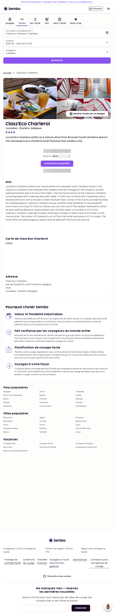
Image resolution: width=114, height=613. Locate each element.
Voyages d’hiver (46, 444)
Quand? (9, 41)
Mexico (6, 432)
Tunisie (78, 395)
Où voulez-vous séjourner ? (19, 31)
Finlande (43, 399)
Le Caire (42, 421)
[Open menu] (108, 9)
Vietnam (79, 402)
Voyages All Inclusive (84, 444)
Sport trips (7, 447)
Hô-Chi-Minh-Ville (83, 428)
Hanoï (78, 432)
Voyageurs (11, 50)
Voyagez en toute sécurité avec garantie (59, 563)
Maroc (6, 399)
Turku (78, 425)
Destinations (80, 559)
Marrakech (8, 421)
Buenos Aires (81, 421)
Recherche (57, 60)
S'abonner (81, 608)
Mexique (79, 399)
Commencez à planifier (57, 163)
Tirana (42, 425)
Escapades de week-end (86, 447)
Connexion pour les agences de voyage (99, 563)
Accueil (7, 73)
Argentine (7, 406)
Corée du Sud (45, 406)
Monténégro (81, 406)
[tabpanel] (57, 46)
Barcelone (7, 418)
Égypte (42, 395)
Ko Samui (79, 418)
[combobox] (55, 33)
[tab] (10, 21)
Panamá (42, 428)
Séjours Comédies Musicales (15, 451)
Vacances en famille (47, 447)
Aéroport (47, 156)
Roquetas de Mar (10, 428)
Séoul (5, 425)
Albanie (6, 402)
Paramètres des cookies (59, 576)
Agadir (42, 418)
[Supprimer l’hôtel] (107, 32)
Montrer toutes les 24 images (89, 114)
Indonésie (43, 402)
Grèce (42, 392)
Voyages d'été (9, 444)
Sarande (43, 432)
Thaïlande (80, 392)
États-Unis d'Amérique (12, 395)
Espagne (7, 392)
